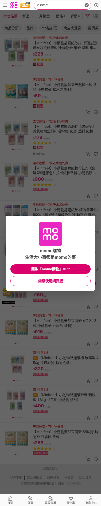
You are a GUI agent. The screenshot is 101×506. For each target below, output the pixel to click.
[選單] (5, 5)
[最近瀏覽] (96, 5)
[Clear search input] (86, 5)
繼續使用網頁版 (50, 281)
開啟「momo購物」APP (50, 269)
